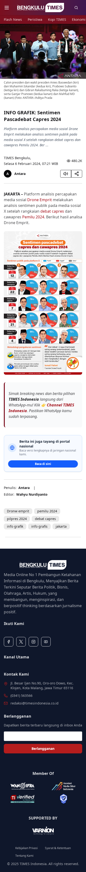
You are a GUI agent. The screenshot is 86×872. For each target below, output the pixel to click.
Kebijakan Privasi (26, 848)
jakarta (61, 526)
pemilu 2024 (47, 511)
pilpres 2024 (17, 518)
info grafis (39, 526)
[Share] (76, 174)
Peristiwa (35, 19)
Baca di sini (43, 464)
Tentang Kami (24, 856)
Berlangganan (43, 748)
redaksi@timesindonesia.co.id (35, 703)
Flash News (13, 19)
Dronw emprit (18, 511)
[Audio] (65, 174)
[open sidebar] (6, 7)
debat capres (52, 211)
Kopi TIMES (57, 19)
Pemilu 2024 (33, 217)
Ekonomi (79, 19)
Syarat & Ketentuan (58, 848)
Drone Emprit (39, 199)
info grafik (15, 526)
